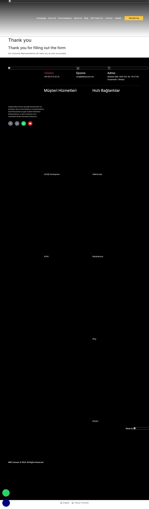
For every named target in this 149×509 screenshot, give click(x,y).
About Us (78, 18)
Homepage (41, 18)
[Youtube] (30, 123)
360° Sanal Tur (96, 18)
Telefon (49, 73)
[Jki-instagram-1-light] (17, 123)
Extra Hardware (65, 18)
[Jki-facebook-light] (10, 123)
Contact (108, 18)
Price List (52, 18)
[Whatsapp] (23, 123)
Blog (86, 18)
